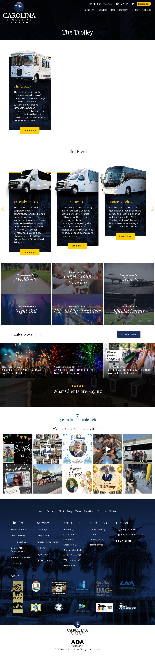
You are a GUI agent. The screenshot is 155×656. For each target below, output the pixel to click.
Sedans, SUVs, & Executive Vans (18, 549)
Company (123, 9)
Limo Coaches (17, 536)
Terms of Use (96, 545)
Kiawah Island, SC (72, 550)
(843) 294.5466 (128, 529)
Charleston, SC (70, 534)
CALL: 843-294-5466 (101, 4)
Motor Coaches (18, 542)
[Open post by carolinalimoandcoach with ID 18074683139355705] (47, 449)
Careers (102, 511)
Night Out (42, 548)
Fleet (112, 9)
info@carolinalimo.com (132, 534)
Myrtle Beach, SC (72, 555)
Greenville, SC (70, 545)
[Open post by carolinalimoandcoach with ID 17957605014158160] (137, 479)
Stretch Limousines (20, 557)
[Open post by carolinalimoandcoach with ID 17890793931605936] (107, 449)
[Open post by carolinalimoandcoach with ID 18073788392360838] (77, 479)
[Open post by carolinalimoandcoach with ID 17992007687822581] (47, 479)
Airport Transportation (48, 542)
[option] (30, 90)
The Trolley (16, 563)
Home (41, 511)
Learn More (30, 130)
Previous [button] (2, 209)
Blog (69, 511)
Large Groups (43, 536)
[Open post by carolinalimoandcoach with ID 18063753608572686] (77, 449)
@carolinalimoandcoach (77, 419)
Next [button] (152, 209)
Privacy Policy (97, 539)
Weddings (42, 529)
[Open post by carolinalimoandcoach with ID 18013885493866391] (137, 449)
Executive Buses (18, 529)
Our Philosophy (98, 529)
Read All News (129, 334)
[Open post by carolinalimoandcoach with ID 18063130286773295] (17, 449)
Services (103, 9)
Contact (146, 9)
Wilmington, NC (71, 560)
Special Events (44, 561)
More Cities (69, 565)
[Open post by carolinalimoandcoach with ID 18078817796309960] (17, 479)
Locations (89, 9)
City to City (42, 554)
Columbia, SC (70, 539)
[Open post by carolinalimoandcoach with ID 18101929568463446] (107, 479)
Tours (135, 9)
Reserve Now (143, 4)
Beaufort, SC (69, 529)
